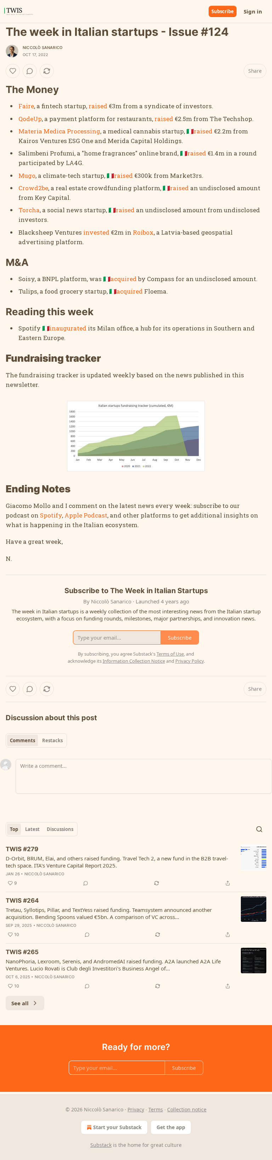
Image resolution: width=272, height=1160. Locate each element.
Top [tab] (14, 829)
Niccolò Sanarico (42, 47)
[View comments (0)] (30, 71)
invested (96, 232)
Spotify (51, 515)
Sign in (253, 11)
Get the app (171, 1127)
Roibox (143, 232)
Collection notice (186, 1109)
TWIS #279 (22, 849)
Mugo (26, 175)
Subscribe (222, 11)
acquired (123, 279)
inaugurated (68, 328)
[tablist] (36, 740)
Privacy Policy (189, 661)
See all (20, 1003)
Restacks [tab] (52, 740)
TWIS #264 (22, 900)
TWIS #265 (22, 952)
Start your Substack (117, 1127)
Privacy (136, 1109)
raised (98, 106)
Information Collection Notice (134, 661)
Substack (101, 1145)
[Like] (13, 71)
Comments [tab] (22, 740)
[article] (136, 866)
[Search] (259, 829)
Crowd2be (33, 188)
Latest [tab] (32, 829)
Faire (26, 106)
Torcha (29, 210)
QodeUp (30, 119)
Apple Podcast (85, 515)
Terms (155, 1109)
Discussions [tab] (60, 829)
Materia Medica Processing (59, 131)
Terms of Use (170, 654)
